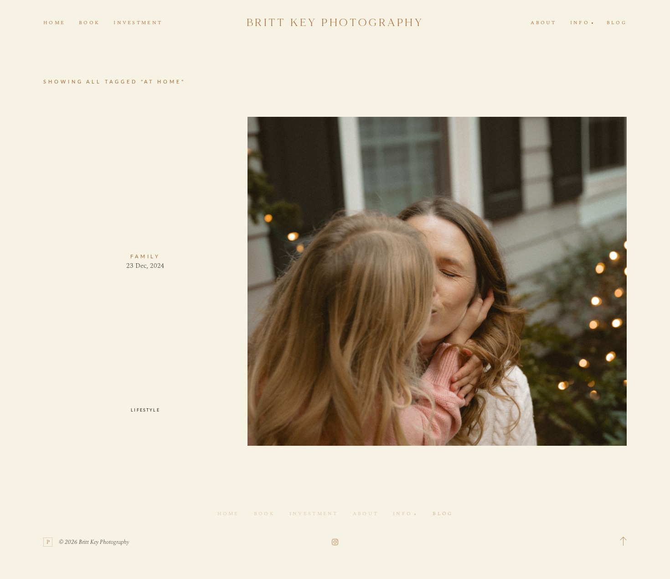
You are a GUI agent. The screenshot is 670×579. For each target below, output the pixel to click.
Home (54, 22)
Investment (137, 22)
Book (89, 22)
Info (402, 513)
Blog (617, 22)
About (543, 22)
